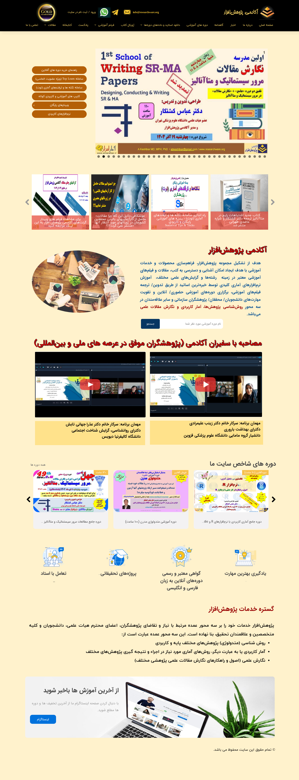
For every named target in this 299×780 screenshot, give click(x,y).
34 (265, 156)
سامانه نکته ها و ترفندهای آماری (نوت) (59, 88)
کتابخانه (67, 25)
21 (199, 156)
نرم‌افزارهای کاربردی (59, 114)
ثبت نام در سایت (77, 12)
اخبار (233, 25)
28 (234, 156)
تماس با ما (32, 25)
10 (144, 156)
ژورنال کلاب (127, 25)
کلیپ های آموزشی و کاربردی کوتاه (59, 96)
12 (154, 156)
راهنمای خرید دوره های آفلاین (59, 70)
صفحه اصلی (266, 25)
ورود (93, 12)
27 (229, 156)
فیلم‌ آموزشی (106, 25)
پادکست (83, 25)
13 (159, 156)
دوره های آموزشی (197, 25)
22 (204, 156)
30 (244, 156)
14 (164, 156)
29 (239, 156)
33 (260, 156)
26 (224, 156)
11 (149, 156)
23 (209, 156)
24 (214, 156)
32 (254, 156)
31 (249, 156)
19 (189, 156)
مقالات (52, 25)
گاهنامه (218, 25)
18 (184, 156)
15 (169, 156)
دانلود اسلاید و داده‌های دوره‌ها (162, 25)
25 (219, 156)
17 (179, 156)
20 (194, 156)
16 (174, 156)
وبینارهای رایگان (59, 105)
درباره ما (247, 25)
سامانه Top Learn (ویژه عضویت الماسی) (59, 79)
